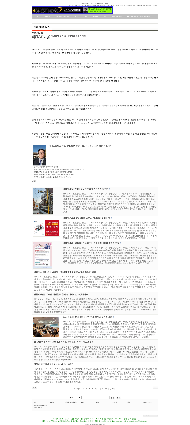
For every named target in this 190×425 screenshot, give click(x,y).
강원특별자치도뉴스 (71, 402)
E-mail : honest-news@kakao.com (95, 424)
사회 (97, 402)
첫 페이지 (77, 389)
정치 (82, 402)
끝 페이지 (113, 389)
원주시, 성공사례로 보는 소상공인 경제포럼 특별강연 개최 (54, 174)
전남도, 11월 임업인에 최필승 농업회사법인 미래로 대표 (53, 172)
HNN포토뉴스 (147, 402)
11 (102, 389)
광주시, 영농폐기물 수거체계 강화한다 (47, 167)
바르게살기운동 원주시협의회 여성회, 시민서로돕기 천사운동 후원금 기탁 (59, 169)
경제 (128, 402)
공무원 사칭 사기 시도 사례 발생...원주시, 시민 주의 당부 (53, 177)
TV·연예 (114, 402)
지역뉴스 (52, 402)
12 (106, 389)
